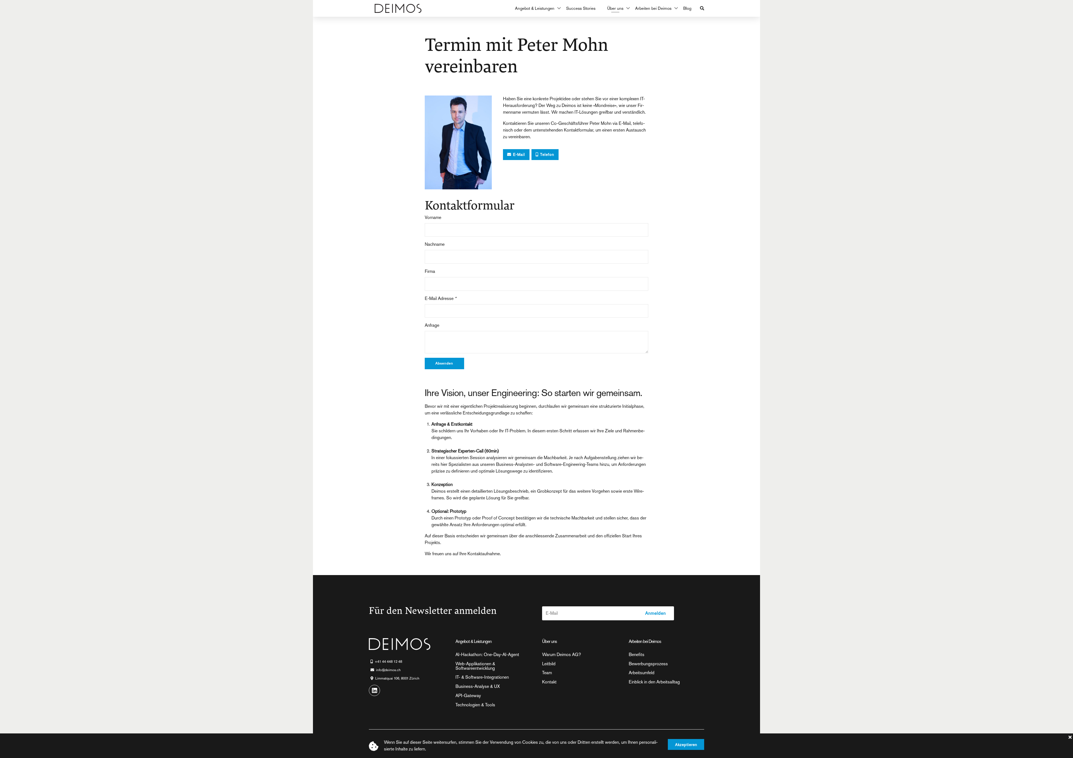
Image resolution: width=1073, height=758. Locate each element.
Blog (687, 8)
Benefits (636, 654)
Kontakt (549, 682)
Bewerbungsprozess (648, 664)
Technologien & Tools (475, 705)
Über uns (615, 8)
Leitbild (549, 664)
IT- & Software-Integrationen (482, 677)
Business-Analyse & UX (477, 686)
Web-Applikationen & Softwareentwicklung (475, 666)
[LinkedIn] (374, 690)
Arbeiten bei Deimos (653, 8)
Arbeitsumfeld (641, 673)
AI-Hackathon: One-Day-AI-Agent (487, 654)
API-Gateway (468, 696)
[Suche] (702, 8)
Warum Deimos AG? (561, 654)
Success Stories (580, 8)
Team (547, 673)
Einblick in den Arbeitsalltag (654, 682)
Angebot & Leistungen (534, 8)
